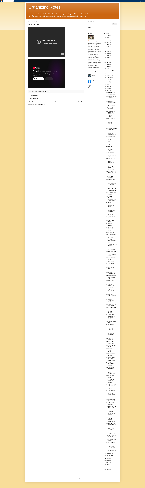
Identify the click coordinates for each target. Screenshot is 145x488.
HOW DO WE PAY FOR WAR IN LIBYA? (110, 138)
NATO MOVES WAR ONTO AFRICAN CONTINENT (111, 236)
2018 (106, 53)
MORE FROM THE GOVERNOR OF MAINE (111, 173)
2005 (106, 469)
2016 (106, 57)
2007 (106, 464)
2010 (106, 458)
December (109, 70)
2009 (106, 460)
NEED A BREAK (110, 118)
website (93, 75)
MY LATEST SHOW (111, 179)
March (108, 90)
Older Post (80, 101)
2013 (106, 64)
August (108, 79)
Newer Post (31, 101)
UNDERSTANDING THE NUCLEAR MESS (111, 277)
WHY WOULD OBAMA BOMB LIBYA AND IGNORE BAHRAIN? (110, 211)
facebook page (94, 80)
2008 (106, 462)
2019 (106, 51)
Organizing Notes (44, 7)
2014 (106, 62)
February (109, 453)
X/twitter (93, 86)
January (109, 455)
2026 (106, 35)
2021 (106, 46)
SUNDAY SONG (110, 152)
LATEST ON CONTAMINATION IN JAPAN (111, 183)
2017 (106, 55)
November (109, 73)
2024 (106, 40)
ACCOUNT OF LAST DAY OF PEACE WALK (110, 428)
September (109, 77)
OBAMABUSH (110, 232)
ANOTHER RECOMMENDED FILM (111, 241)
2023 (106, 42)
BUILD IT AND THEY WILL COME (110, 229)
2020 (106, 49)
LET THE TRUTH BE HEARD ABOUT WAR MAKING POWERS (110, 114)
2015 (106, 60)
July (108, 82)
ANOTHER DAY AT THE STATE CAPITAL (111, 381)
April (108, 88)
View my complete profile (94, 67)
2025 (106, 37)
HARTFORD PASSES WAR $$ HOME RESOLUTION (111, 130)
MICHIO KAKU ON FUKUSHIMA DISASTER (111, 98)
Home (56, 101)
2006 (106, 467)
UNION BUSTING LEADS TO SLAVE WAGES (110, 359)
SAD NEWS (109, 126)
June (108, 84)
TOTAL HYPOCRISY (111, 190)
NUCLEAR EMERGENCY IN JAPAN (111, 350)
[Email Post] (49, 91)
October (109, 75)
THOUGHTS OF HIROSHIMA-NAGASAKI (110, 335)
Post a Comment (34, 98)
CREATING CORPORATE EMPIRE (110, 364)
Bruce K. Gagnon (94, 41)
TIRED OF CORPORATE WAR (110, 143)
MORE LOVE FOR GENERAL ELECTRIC (110, 122)
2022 (106, 44)
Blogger (79, 478)
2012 (106, 66)
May (108, 86)
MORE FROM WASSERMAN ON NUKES (111, 296)
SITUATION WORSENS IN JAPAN (110, 300)
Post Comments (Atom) (40, 104)
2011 (106, 68)
